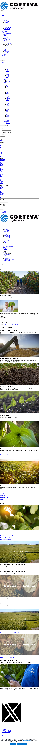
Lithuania (7, 96)
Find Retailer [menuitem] (6, 49)
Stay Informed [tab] (17, 324)
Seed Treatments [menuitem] (6, 231)
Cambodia (7, 68)
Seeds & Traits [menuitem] (6, 20)
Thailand (1, 152)
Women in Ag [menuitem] (6, 38)
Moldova (7, 97)
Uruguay (7, 120)
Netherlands (8, 98)
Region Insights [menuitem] (6, 54)
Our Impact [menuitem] (6, 37)
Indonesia (7, 71)
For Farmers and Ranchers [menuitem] (8, 46)
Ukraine (1, 183)
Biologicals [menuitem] (6, 22)
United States (3, 60)
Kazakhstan (8, 72)
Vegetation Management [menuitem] (7, 27)
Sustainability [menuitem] (6, 34)
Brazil (7, 111)
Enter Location (2, 204)
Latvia (7, 95)
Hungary (7, 93)
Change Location (5, 128)
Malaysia (7, 73)
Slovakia (7, 102)
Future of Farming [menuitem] (7, 36)
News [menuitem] (5, 41)
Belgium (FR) (8, 83)
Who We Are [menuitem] (4, 32)
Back (3, 15)
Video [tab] (13, 324)
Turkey (7, 106)
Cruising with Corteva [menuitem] (7, 39)
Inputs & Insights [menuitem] (8, 43)
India (7, 70)
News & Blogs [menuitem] (4, 40)
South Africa (2, 140)
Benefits (3, 320)
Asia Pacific (6, 67)
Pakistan (7, 74)
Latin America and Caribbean (8, 108)
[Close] (2, 128)
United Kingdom (8, 107)
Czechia (7, 87)
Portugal (7, 100)
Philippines (7, 75)
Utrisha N (4, 497)
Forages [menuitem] (5, 232)
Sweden (7, 105)
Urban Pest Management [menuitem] (8, 237)
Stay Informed (4, 322)
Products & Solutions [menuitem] (5, 223)
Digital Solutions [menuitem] (6, 23)
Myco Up (4, 493)
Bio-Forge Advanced (6, 535)
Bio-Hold (5, 537)
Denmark (7, 88)
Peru (6, 119)
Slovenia (7, 103)
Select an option (3, 317)
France (7, 90)
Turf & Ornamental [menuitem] (7, 29)
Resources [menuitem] (3, 48)
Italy (1, 171)
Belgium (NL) (2, 160)
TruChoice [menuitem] (3, 55)
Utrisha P (2, 499)
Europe (5, 82)
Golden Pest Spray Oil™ (7, 454)
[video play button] (0, 603)
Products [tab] (9, 324)
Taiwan (7, 77)
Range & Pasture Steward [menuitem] (8, 255)
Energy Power (5, 539)
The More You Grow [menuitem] (7, 254)
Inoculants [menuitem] (5, 25)
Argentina (7, 109)
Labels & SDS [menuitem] (4, 31)
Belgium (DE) (8, 84)
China (7, 69)
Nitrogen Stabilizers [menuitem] (7, 26)
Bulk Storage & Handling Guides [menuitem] (9, 52)
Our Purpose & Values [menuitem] (7, 33)
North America (6, 121)
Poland (7, 99)
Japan (1, 146)
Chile (1, 189)
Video (3, 321)
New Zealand (8, 81)
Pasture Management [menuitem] (7, 28)
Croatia (7, 86)
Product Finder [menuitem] (4, 57)
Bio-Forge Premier (6, 490)
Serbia (7, 101)
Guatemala (7, 116)
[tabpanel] (19, 370)
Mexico (7, 117)
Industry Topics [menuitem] (6, 50)
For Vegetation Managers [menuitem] (8, 44)
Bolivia (7, 110)
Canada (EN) (8, 122)
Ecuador (7, 115)
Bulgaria (7, 85)
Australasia (6, 79)
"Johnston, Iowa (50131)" (4, 125)
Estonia (1, 165)
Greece (7, 92)
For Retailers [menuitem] (6, 42)
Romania (1, 177)
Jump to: (1, 316)
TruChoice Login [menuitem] (7, 213)
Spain (7, 104)
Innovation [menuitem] (5, 243)
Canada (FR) (8, 123)
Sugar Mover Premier (6, 495)
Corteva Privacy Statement (26, 740)
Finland (1, 166)
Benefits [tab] (5, 324)
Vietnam (7, 78)
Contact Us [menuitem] (4, 212)
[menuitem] (5, 19)
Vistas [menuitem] (7, 45)
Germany (7, 91)
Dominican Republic (9, 114)
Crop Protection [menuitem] (6, 21)
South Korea (8, 76)
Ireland (7, 94)
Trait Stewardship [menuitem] (6, 51)
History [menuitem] (5, 35)
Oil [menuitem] (4, 30)
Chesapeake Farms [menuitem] (7, 260)
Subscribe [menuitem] (5, 249)
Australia (7, 80)
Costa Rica (7, 113)
